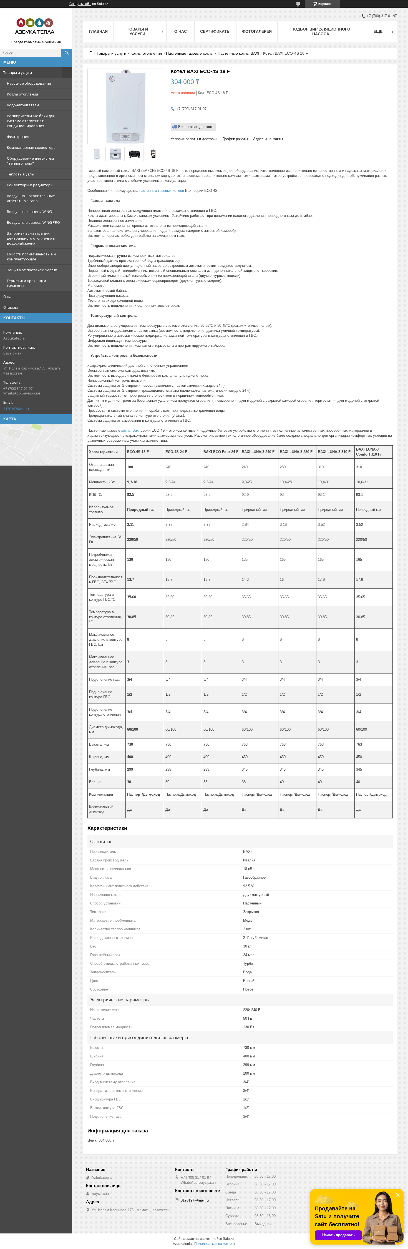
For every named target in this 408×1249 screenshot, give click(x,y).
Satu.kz (228, 1239)
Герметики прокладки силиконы (26, 283)
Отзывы (10, 307)
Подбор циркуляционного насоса (320, 31)
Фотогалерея (257, 31)
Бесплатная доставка (196, 127)
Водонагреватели (23, 104)
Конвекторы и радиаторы (30, 184)
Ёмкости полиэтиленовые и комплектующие (31, 257)
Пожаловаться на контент (214, 1244)
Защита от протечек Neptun (32, 269)
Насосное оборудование (29, 83)
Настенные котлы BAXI (238, 53)
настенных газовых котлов (161, 191)
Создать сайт (80, 4)
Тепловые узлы (20, 174)
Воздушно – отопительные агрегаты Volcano (31, 198)
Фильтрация (18, 136)
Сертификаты (215, 31)
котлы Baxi (130, 430)
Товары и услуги (17, 72)
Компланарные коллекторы (31, 147)
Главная (98, 31)
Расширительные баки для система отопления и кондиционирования (31, 120)
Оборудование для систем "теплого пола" (30, 161)
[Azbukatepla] (36, 26)
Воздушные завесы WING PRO (33, 222)
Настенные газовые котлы (189, 53)
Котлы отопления (22, 94)
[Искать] (66, 53)
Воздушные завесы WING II (30, 211)
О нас (8, 296)
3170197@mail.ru (17, 408)
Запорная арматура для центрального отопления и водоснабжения (31, 238)
